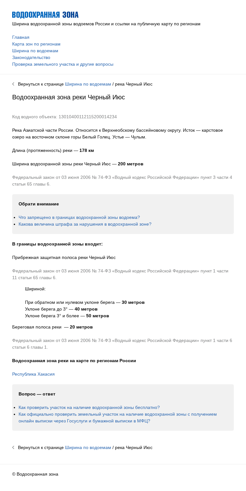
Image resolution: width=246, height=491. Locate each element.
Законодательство (31, 57)
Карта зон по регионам (36, 43)
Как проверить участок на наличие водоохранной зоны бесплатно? (89, 407)
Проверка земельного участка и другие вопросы (62, 64)
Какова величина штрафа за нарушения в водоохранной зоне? (85, 224)
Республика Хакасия (33, 374)
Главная (20, 37)
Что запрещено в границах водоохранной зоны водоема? (79, 217)
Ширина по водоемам (35, 50)
